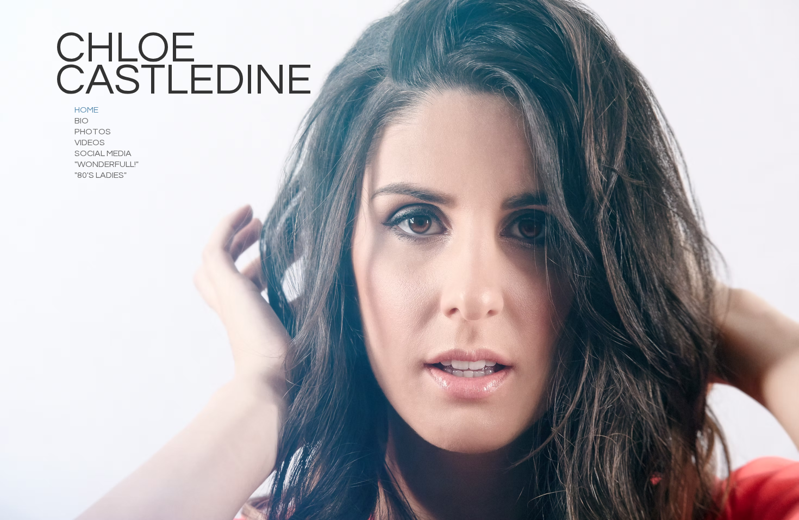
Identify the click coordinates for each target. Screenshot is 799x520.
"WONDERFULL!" (106, 164)
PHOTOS (92, 131)
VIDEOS (89, 142)
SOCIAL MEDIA (103, 153)
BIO (81, 120)
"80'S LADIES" (100, 175)
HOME (86, 110)
